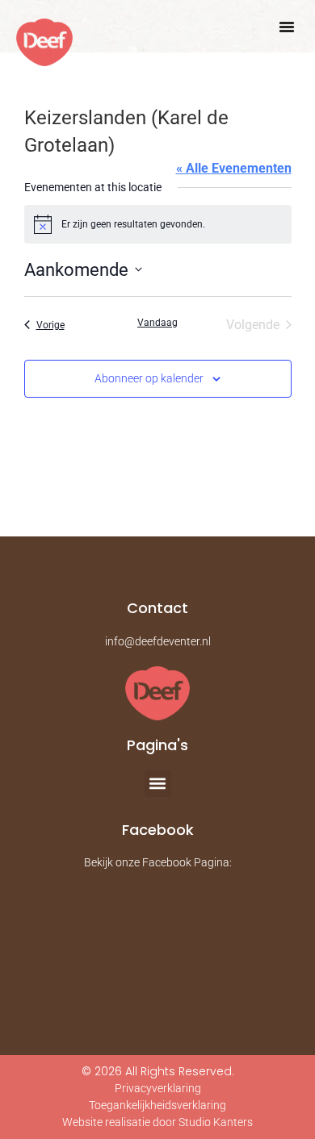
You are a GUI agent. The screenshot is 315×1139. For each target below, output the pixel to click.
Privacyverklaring (158, 1088)
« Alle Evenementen (234, 168)
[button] (287, 27)
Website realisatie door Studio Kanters (157, 1122)
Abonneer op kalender (149, 378)
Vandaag (157, 322)
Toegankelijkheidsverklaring (157, 1105)
